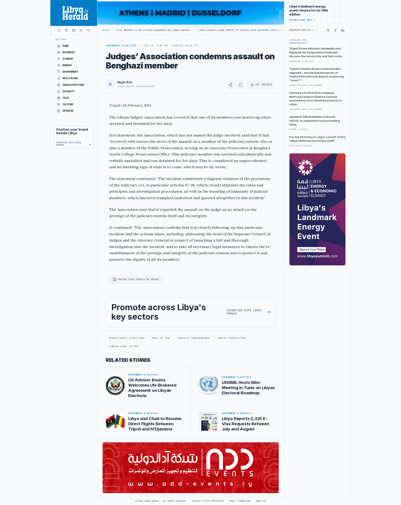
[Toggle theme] (88, 30)
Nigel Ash (124, 82)
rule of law (161, 338)
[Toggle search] (59, 30)
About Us (261, 501)
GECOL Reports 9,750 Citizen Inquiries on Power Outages (126, 30)
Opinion (67, 110)
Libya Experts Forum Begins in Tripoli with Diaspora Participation (216, 30)
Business (68, 52)
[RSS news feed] (81, 30)
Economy (67, 58)
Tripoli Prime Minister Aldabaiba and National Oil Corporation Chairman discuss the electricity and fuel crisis (315, 52)
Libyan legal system (123, 346)
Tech (65, 97)
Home (65, 45)
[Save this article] (240, 85)
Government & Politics (121, 45)
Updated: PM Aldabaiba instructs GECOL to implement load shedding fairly (314, 120)
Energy (67, 65)
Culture (67, 104)
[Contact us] (74, 30)
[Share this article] (230, 85)
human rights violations (127, 338)
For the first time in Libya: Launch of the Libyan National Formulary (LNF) (317, 138)
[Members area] (66, 30)
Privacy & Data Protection (208, 501)
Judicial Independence (193, 338)
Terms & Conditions (239, 501)
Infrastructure (73, 85)
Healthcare (70, 78)
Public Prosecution (232, 338)
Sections (61, 39)
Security (68, 91)
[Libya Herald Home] (73, 13)
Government (70, 71)
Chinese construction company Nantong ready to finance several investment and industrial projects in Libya (315, 98)
